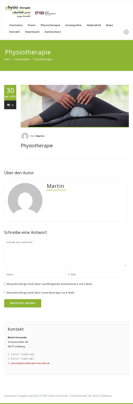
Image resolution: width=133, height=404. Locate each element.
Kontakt (14, 31)
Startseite (16, 25)
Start (7, 59)
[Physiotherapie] (75, 106)
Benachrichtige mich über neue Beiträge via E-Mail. (41, 292)
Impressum (32, 31)
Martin (40, 136)
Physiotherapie (50, 25)
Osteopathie (73, 25)
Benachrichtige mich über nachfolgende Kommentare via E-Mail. (49, 284)
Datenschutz (53, 31)
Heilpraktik (94, 25)
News (109, 25)
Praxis (32, 25)
